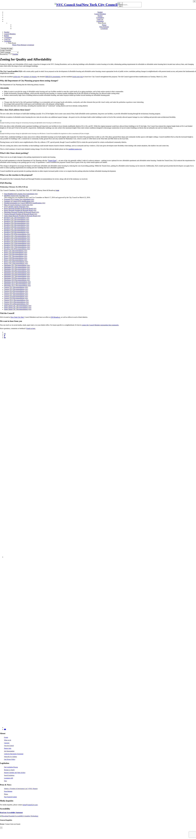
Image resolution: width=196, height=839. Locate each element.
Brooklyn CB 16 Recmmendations (17, 245)
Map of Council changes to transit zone (18, 205)
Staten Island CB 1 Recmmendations (17, 306)
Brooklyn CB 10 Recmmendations (17, 234)
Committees (100, 17)
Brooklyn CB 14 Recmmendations (17, 241)
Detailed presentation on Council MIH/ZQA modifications (24, 203)
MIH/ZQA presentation (52, 77)
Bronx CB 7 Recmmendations (15, 256)
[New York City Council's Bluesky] (100, 727)
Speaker (100, 12)
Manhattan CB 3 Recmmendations (17, 269)
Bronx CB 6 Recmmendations (15, 254)
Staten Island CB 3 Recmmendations (17, 309)
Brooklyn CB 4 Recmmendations (16, 223)
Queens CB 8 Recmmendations (16, 296)
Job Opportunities (9, 751)
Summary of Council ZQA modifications (19, 201)
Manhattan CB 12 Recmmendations (17, 285)
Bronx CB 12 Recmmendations (16, 263)
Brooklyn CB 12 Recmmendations (17, 238)
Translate (15, 54)
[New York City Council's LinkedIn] (5, 338)
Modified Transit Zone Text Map (16, 196)
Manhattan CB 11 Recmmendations (17, 284)
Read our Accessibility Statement (11, 812)
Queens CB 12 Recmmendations (16, 302)
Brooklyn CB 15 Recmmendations (17, 243)
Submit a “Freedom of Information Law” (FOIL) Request (21, 788)
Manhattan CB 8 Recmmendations (17, 278)
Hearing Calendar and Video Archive (14, 772)
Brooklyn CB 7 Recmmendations (16, 229)
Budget (100, 16)
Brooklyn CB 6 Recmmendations (16, 227)
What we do (7, 740)
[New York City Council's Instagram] (5, 334)
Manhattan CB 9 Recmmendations (17, 280)
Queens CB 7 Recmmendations (16, 295)
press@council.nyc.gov (30, 805)
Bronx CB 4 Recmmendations (15, 252)
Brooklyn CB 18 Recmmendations (17, 249)
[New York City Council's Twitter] (5, 332)
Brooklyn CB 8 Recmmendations (16, 230)
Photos (104, 25)
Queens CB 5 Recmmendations (16, 293)
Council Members (100, 14)
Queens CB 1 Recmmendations (16, 287)
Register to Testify (9, 770)
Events (6, 737)
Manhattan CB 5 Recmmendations (17, 273)
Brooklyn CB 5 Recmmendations (16, 225)
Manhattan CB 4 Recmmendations (17, 271)
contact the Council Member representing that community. (100, 325)
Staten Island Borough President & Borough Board (22, 216)
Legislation (100, 21)
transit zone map (77, 77)
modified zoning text (75, 149)
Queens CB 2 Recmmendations (16, 289)
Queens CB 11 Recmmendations (16, 300)
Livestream (104, 28)
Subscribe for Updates (10, 756)
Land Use (100, 19)
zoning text (16, 77)
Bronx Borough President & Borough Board (20, 208)
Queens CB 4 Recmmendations (16, 291)
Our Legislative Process (11, 767)
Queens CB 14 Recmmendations (16, 304)
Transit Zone (52, 160)
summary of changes (30, 77)
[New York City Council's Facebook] (4, 336)
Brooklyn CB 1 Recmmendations (16, 218)
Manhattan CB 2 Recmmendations (17, 267)
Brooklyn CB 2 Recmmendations (16, 219)
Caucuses (6, 743)
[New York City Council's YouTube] (5, 729)
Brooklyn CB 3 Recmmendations (16, 221)
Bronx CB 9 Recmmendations (15, 260)
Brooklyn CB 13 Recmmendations (17, 240)
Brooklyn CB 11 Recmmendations (17, 236)
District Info (7, 748)
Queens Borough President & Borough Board (20, 214)
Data (5, 781)
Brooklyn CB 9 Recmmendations (16, 232)
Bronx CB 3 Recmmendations (15, 251)
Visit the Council (9, 745)
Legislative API (8, 778)
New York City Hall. (17, 317)
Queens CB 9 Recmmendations (16, 298)
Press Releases (104, 27)
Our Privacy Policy (9, 759)
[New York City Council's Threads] (100, 557)
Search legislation (9, 775)
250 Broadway (55, 317)
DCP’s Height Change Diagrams (16, 207)
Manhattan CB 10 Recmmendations (17, 282)
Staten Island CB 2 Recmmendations (17, 307)
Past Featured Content (10, 797)
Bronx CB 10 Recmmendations (16, 262)
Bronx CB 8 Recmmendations (15, 258)
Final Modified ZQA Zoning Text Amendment (21, 194)
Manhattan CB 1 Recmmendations (17, 265)
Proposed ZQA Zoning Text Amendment (19, 199)
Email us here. (31, 328)
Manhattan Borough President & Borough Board (21, 212)
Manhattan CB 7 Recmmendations (17, 276)
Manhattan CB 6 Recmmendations (17, 274)
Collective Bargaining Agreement (13, 754)
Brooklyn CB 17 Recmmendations (17, 247)
